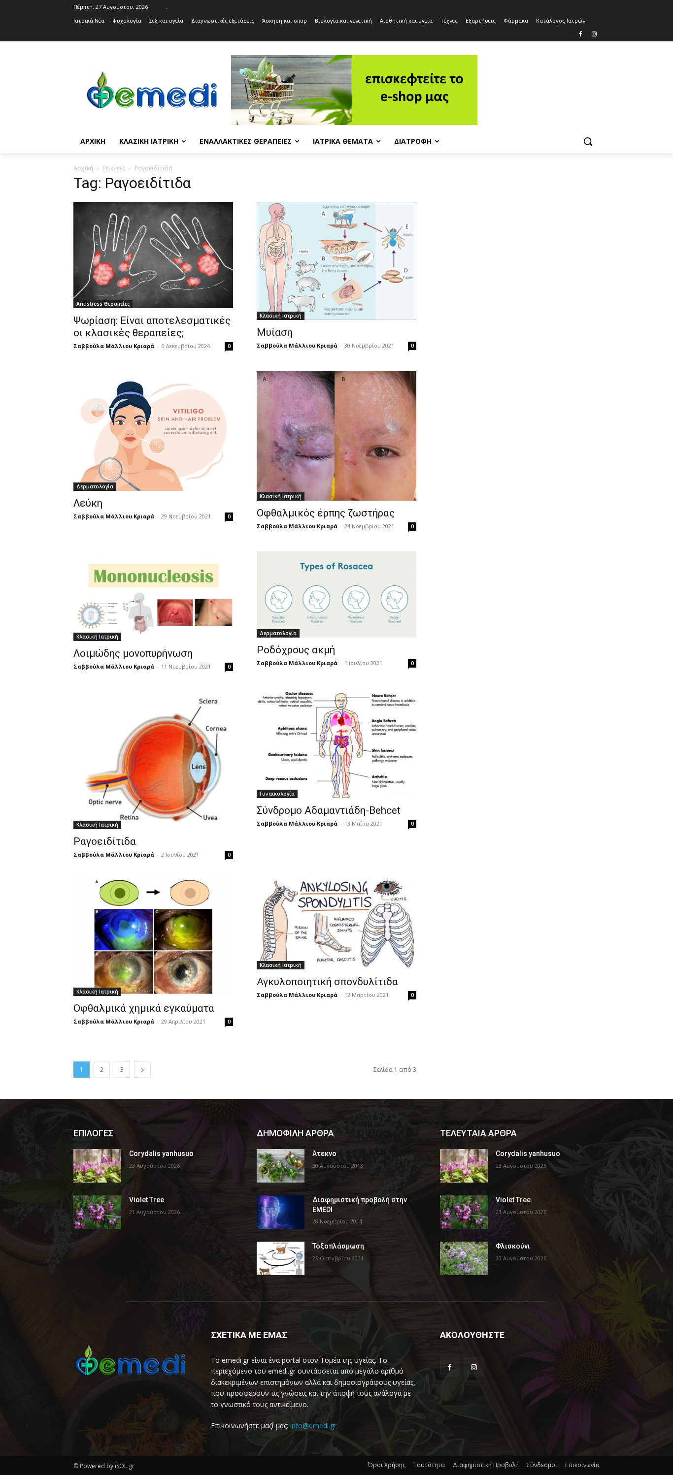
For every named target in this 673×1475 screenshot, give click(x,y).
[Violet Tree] (97, 1212)
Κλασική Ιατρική (281, 315)
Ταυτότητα (429, 1465)
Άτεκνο (324, 1153)
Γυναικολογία (277, 793)
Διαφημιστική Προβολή (486, 1465)
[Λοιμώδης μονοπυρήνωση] (153, 596)
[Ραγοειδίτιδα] (153, 760)
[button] (588, 141)
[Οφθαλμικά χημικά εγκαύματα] (153, 938)
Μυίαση (275, 332)
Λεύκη (87, 503)
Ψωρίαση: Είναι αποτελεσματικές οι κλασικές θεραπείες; (152, 327)
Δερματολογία (94, 486)
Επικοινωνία (582, 1465)
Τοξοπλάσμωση (338, 1246)
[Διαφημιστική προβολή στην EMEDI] (280, 1212)
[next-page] (142, 1069)
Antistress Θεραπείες (103, 303)
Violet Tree (146, 1200)
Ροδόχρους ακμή (296, 650)
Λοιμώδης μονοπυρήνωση (133, 653)
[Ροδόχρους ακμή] (336, 594)
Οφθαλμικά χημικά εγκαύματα (143, 1008)
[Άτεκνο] (280, 1166)
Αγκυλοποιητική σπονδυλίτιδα (327, 982)
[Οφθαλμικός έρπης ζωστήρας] (336, 436)
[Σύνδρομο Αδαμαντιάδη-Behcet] (336, 745)
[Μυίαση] (336, 261)
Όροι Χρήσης (386, 1465)
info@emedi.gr (313, 1425)
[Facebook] (580, 34)
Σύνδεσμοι (542, 1465)
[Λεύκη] (153, 431)
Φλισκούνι (513, 1246)
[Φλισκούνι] (464, 1258)
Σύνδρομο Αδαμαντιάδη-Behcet (329, 810)
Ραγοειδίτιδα (104, 841)
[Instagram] (594, 34)
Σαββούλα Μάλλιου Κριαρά (113, 346)
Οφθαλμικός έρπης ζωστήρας (326, 513)
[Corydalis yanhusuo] (97, 1166)
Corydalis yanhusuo (161, 1153)
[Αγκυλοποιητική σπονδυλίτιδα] (336, 924)
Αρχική (83, 168)
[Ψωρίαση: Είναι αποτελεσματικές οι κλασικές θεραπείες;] (153, 255)
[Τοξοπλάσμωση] (280, 1258)
